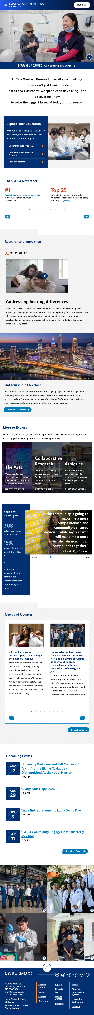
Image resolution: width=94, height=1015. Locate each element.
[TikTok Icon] (69, 975)
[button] (29, 209)
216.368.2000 (12, 989)
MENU (80, 5)
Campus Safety (42, 986)
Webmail (76, 1006)
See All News (77, 729)
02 (11, 253)
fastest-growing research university (22, 195)
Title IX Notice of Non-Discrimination (16, 1007)
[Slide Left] (7, 216)
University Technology (77, 1000)
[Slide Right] (86, 216)
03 (15, 253)
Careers (42, 996)
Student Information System (78, 992)
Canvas (41, 992)
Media (75, 984)
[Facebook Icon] (57, 975)
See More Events (74, 851)
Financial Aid (59, 990)
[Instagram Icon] (63, 975)
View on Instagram (23, 900)
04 (20, 253)
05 (25, 253)
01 (6, 253)
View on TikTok (23, 942)
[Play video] (45, 276)
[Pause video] (89, 57)
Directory (43, 1001)
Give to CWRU (58, 998)
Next (87, 557)
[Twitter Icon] (87, 975)
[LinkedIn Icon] (75, 975)
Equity (58, 984)
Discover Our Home (16, 409)
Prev (44, 557)
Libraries (59, 1003)
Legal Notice (11, 999)
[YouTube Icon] (81, 975)
